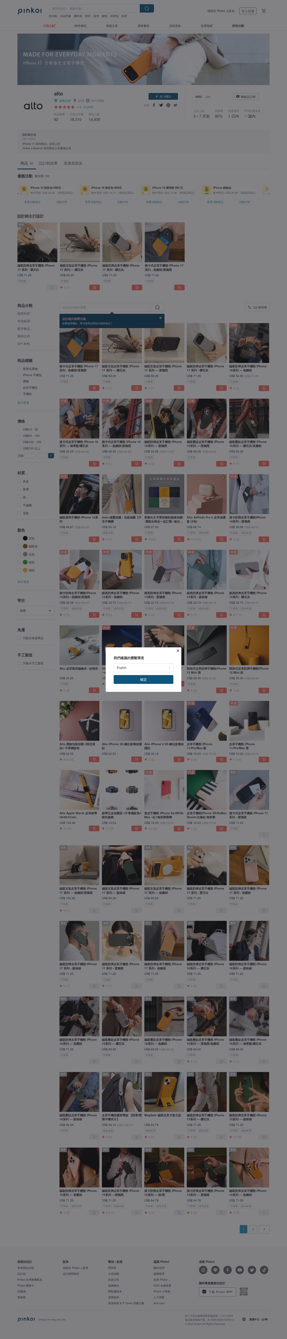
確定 (143, 679)
